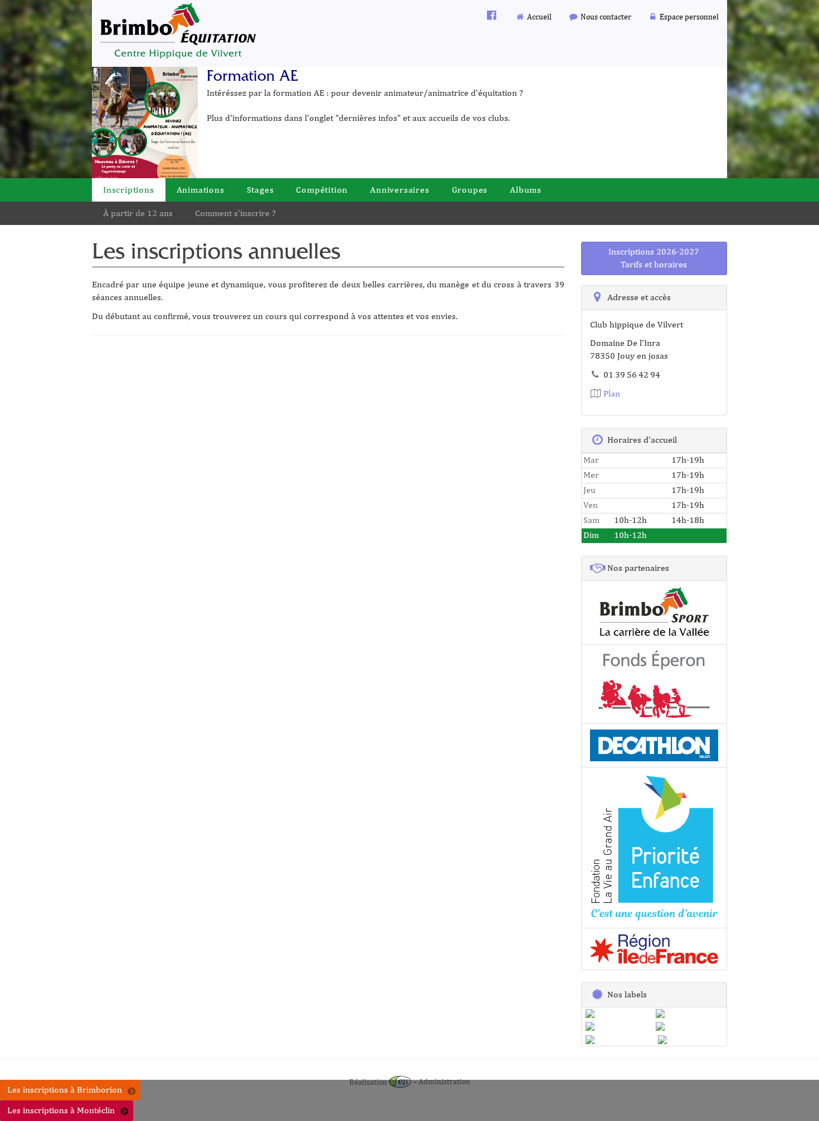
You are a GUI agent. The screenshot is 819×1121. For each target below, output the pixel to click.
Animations (201, 189)
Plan (610, 393)
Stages (260, 189)
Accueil (538, 16)
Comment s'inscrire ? (235, 213)
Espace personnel (688, 16)
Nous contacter (605, 16)
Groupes (470, 189)
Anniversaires (399, 189)
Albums (526, 189)
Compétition (322, 189)
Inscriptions (128, 189)
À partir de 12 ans (138, 213)
